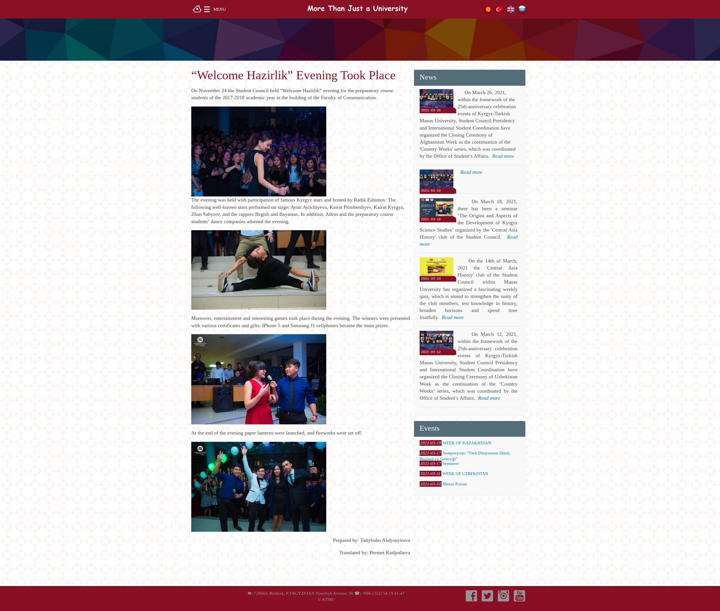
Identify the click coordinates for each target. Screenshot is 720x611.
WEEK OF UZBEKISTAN (465, 473)
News (428, 77)
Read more (503, 156)
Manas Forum (455, 484)
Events (430, 428)
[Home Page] (197, 8)
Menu (219, 9)
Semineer (451, 463)
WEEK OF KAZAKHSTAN (467, 443)
